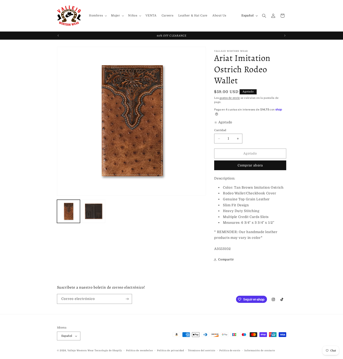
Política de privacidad (170, 350)
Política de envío (229, 350)
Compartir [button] (226, 259)
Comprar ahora (250, 165)
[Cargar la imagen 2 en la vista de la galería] (93, 211)
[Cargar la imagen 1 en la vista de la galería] (68, 211)
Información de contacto (259, 350)
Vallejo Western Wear (80, 350)
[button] (97, 15)
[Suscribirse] (127, 299)
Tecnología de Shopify (108, 350)
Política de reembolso (139, 350)
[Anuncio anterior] (58, 35)
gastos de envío (230, 98)
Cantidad (220, 130)
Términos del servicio (201, 350)
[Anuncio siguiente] (284, 35)
